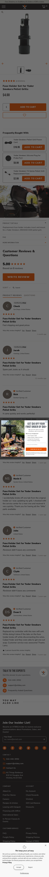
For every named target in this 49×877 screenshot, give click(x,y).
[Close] (46, 845)
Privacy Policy (7, 862)
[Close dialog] (46, 422)
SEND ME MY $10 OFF (36, 449)
